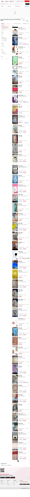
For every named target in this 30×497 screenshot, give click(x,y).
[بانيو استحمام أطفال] (20, 178)
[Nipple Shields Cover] (20, 379)
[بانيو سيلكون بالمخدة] (20, 119)
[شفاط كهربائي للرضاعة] (20, 283)
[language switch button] (18, 1)
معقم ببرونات (9, 465)
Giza (13, 18)
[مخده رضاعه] (20, 79)
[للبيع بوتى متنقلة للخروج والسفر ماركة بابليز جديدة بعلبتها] (20, 70)
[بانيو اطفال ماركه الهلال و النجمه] (20, 274)
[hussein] (20, 236)
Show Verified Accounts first (17, 23)
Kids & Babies (4, 18)
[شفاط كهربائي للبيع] (20, 321)
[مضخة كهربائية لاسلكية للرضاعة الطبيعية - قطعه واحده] (20, 188)
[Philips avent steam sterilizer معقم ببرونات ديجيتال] (20, 417)
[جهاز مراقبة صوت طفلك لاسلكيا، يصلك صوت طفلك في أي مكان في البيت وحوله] (20, 226)
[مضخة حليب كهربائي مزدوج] (20, 198)
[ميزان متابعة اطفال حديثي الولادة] (20, 445)
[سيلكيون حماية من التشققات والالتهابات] (20, 341)
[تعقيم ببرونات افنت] (20, 398)
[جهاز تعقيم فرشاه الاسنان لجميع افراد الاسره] (20, 207)
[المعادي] (20, 245)
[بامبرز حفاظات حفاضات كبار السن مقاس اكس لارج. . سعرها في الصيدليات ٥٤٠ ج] (20, 40)
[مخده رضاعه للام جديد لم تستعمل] (20, 158)
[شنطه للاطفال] (20, 50)
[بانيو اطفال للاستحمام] (20, 264)
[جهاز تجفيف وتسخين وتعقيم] (20, 436)
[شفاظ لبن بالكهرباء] (20, 426)
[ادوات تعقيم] (20, 148)
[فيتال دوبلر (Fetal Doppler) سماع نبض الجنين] (20, 255)
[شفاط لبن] (20, 369)
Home (1, 18)
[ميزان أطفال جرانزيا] (20, 60)
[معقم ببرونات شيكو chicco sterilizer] (20, 169)
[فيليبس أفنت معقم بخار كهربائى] (20, 98)
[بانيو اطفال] (20, 89)
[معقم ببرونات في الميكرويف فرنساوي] (20, 388)
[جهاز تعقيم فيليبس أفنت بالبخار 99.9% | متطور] (20, 217)
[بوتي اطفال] (20, 109)
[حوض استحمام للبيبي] (20, 360)
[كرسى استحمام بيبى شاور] (20, 31)
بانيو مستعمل (2, 465)
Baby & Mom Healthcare (9, 18)
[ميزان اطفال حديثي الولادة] (20, 455)
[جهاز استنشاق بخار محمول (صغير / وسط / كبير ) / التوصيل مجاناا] (20, 331)
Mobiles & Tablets (17, 6)
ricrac (6, 465)
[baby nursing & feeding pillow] (20, 312)
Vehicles (2, 6)
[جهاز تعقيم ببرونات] (20, 128)
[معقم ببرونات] (20, 293)
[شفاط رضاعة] (20, 139)
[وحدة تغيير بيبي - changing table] (20, 350)
